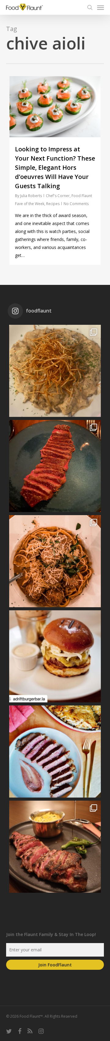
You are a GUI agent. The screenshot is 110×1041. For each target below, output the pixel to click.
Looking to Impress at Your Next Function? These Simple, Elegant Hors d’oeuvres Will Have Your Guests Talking (55, 167)
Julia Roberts (31, 195)
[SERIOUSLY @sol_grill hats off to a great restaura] (55, 561)
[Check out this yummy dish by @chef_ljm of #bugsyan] (55, 847)
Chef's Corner (58, 195)
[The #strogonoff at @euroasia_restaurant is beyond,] (55, 371)
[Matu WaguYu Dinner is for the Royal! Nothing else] (55, 466)
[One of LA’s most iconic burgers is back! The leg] (55, 656)
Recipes (53, 203)
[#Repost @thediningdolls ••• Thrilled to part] (55, 751)
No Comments (76, 203)
